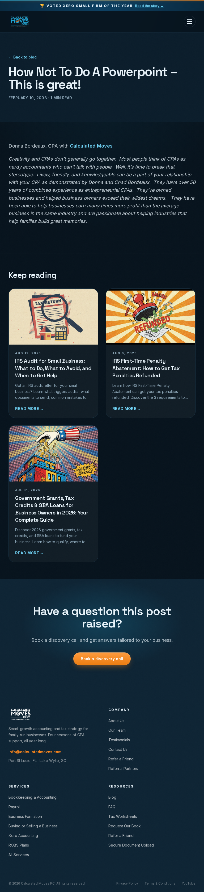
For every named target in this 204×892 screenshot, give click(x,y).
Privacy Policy (127, 883)
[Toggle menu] (190, 21)
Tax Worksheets (122, 816)
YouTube (189, 883)
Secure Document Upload (131, 845)
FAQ (112, 807)
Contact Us (118, 749)
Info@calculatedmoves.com (34, 751)
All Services (18, 854)
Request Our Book (124, 826)
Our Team (117, 730)
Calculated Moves (91, 146)
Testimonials (119, 740)
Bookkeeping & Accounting (32, 797)
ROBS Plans (18, 845)
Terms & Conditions (159, 883)
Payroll (14, 807)
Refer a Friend (121, 759)
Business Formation (25, 816)
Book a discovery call (102, 658)
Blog (112, 797)
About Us (116, 720)
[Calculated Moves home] (19, 21)
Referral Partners (123, 768)
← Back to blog (22, 57)
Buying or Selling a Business (33, 826)
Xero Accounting (23, 835)
